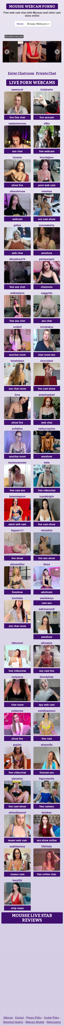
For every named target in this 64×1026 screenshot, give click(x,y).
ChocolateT (46, 360)
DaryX (46, 564)
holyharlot (47, 89)
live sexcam (47, 117)
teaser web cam (17, 840)
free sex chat (17, 287)
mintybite (46, 530)
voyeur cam (17, 874)
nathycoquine (46, 428)
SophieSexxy (17, 846)
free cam (47, 738)
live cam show (46, 388)
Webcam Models (34, 1022)
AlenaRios (17, 778)
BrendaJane (47, 157)
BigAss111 (17, 530)
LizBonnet (17, 643)
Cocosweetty (46, 225)
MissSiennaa (17, 191)
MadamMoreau (17, 123)
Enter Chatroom (21, 73)
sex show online (47, 840)
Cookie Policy (51, 1017)
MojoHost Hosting (13, 1022)
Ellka (47, 123)
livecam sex (47, 772)
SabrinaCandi (47, 609)
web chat (17, 253)
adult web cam (17, 524)
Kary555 (17, 880)
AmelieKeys (47, 598)
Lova (17, 394)
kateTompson (17, 496)
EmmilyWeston (46, 710)
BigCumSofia (46, 778)
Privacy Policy (34, 1017)
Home (20, 24)
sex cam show (46, 219)
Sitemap (8, 1017)
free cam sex (17, 490)
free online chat (46, 874)
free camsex (46, 806)
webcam (17, 219)
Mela (47, 462)
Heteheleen (17, 360)
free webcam (46, 151)
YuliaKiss (17, 428)
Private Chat (46, 73)
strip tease (17, 908)
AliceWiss (46, 643)
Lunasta (17, 157)
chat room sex (46, 354)
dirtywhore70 (17, 259)
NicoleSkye (46, 327)
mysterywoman (17, 462)
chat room (17, 704)
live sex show (46, 558)
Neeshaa (47, 191)
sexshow (46, 253)
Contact (19, 1017)
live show (17, 558)
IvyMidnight (46, 496)
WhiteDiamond (17, 812)
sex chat (17, 151)
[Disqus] (32, 970)
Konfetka (17, 598)
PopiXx (17, 744)
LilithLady (46, 846)
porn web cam (46, 185)
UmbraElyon (17, 293)
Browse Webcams (37, 24)
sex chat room (17, 388)
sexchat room (17, 354)
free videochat (46, 490)
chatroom (46, 287)
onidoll (17, 327)
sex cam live (46, 670)
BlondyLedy (47, 677)
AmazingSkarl (47, 394)
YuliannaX (17, 710)
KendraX (47, 812)
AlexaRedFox (17, 564)
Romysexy (17, 677)
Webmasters (54, 1022)
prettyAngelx (46, 259)
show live (17, 185)
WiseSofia (46, 744)
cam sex (47, 603)
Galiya (17, 225)
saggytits (46, 293)
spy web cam (47, 704)
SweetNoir (17, 89)
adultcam (46, 592)
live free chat (17, 117)
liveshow (17, 592)
